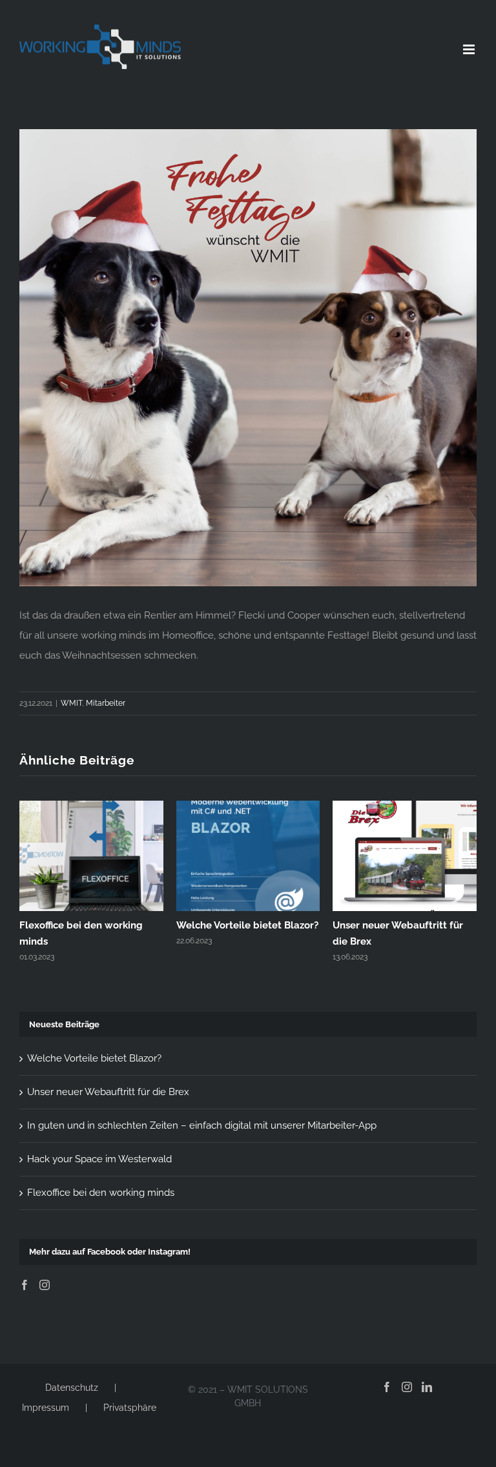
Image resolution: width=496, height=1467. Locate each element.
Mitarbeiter (105, 703)
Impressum (45, 1407)
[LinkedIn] (427, 1387)
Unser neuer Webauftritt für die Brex (108, 1092)
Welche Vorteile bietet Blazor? (247, 925)
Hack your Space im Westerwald (99, 1159)
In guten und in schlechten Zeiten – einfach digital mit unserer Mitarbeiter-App (202, 1125)
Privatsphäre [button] (129, 1407)
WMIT (71, 703)
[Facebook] (24, 1285)
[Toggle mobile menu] (470, 49)
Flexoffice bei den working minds (100, 1192)
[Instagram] (44, 1285)
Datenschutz (71, 1387)
